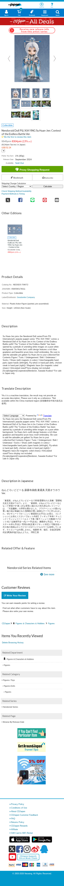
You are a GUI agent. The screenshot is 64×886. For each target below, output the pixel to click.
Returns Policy (17, 822)
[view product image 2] (25, 93)
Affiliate (14, 829)
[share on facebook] (20, 198)
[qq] (44, 849)
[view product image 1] (16, 93)
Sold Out (19, 163)
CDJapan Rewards (19, 826)
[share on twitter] (8, 198)
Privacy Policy (17, 804)
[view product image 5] (15, 104)
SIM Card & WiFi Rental (22, 833)
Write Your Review (16, 595)
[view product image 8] (46, 104)
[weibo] (35, 849)
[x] (12, 849)
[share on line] (32, 198)
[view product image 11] (36, 115)
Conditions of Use (19, 808)
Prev (9, 58)
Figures (51, 623)
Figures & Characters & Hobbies (30, 623)
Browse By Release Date (13, 722)
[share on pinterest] (45, 198)
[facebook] (19, 849)
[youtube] (12, 857)
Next (54, 58)
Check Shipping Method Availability (16, 191)
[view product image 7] (36, 104)
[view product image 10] (26, 115)
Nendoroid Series (10, 707)
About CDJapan (18, 811)
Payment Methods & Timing (13, 194)
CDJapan (6, 623)
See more (49, 574)
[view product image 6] (26, 104)
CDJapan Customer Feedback (24, 815)
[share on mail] (57, 198)
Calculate (47, 186)
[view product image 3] (36, 93)
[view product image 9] (16, 115)
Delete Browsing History (13, 642)
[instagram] (27, 849)
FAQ (13, 818)
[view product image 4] (46, 93)
